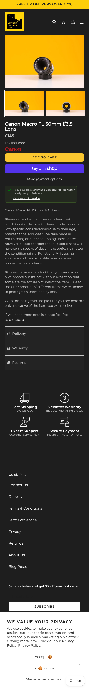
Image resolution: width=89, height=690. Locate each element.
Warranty (20, 348)
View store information (26, 198)
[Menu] (81, 21)
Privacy (15, 532)
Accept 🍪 (43, 657)
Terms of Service (23, 520)
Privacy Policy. (29, 645)
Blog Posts (18, 567)
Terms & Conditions (25, 508)
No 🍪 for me (43, 668)
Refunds (16, 543)
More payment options (44, 179)
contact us (16, 320)
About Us (17, 555)
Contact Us (18, 485)
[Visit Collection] (13, 150)
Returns (19, 363)
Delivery (19, 334)
